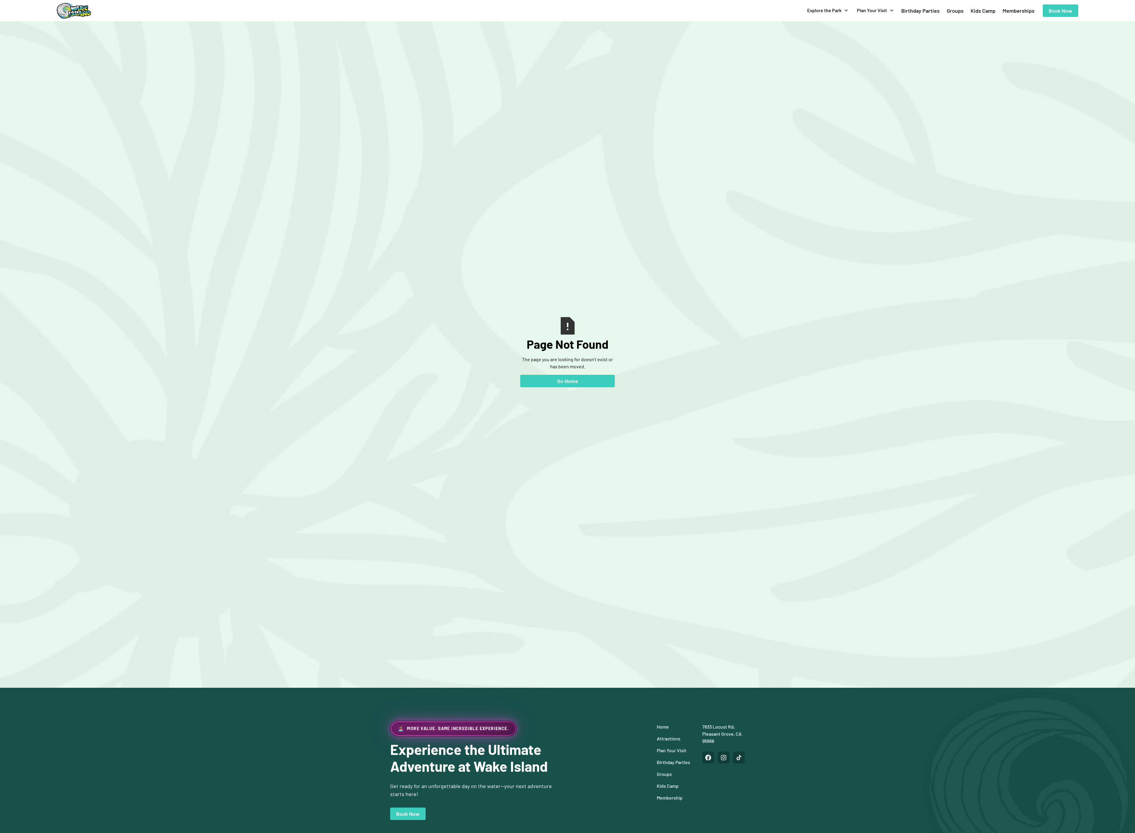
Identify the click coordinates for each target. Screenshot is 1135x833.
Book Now (1060, 10)
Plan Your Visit (671, 750)
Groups (955, 10)
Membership (669, 797)
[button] (827, 10)
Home (663, 726)
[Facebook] (708, 757)
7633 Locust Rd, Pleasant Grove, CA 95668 (722, 734)
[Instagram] (723, 757)
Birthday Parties (920, 10)
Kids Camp (983, 10)
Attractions (668, 738)
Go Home (567, 381)
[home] (74, 11)
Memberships (1019, 10)
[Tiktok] (739, 757)
